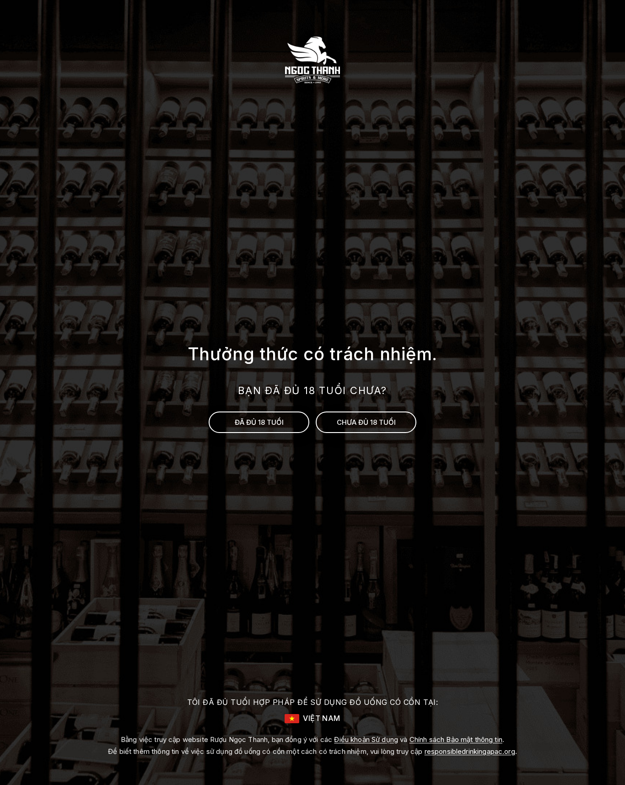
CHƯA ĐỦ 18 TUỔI (366, 422)
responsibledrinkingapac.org (470, 751)
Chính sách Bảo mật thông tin (455, 739)
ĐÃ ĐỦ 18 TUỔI (259, 422)
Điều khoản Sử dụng (366, 739)
